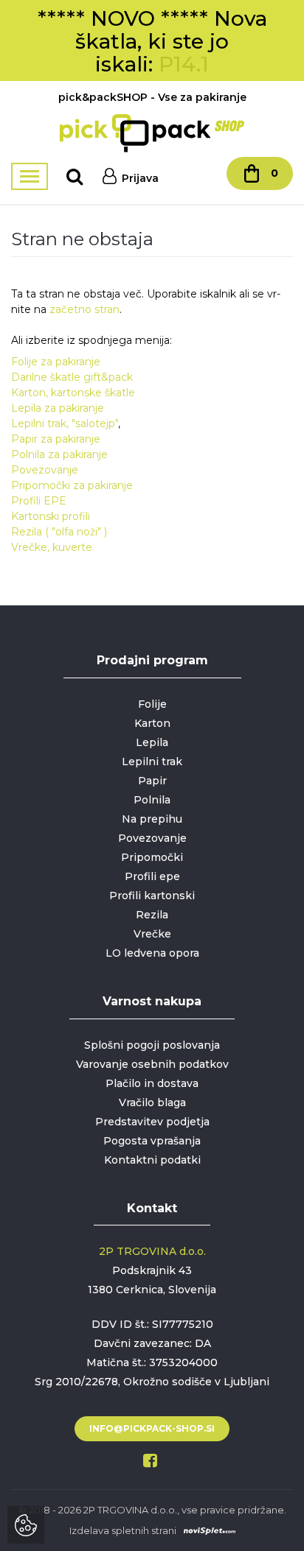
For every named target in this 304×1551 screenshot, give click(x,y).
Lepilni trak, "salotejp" (64, 423)
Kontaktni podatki (152, 1160)
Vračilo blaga (152, 1102)
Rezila (152, 914)
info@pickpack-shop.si (152, 1428)
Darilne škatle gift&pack (72, 377)
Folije (152, 704)
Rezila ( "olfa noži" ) (59, 531)
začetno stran (84, 309)
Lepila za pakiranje (57, 408)
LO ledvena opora (152, 953)
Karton (152, 723)
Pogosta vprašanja (152, 1140)
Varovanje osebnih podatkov (152, 1064)
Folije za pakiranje (55, 361)
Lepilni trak (152, 761)
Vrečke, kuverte (51, 547)
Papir (152, 780)
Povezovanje (44, 469)
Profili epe (152, 876)
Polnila (152, 799)
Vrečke (152, 933)
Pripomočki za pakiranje (72, 485)
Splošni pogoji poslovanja (152, 1045)
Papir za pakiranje (55, 439)
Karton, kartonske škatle (73, 392)
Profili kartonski (152, 895)
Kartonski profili (50, 516)
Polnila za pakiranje (59, 454)
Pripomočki (152, 857)
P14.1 (184, 64)
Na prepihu (152, 819)
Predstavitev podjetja (152, 1121)
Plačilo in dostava (152, 1083)
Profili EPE (38, 500)
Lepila (152, 742)
